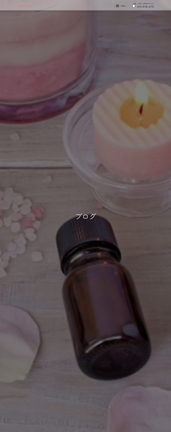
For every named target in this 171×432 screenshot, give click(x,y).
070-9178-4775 (145, 7)
